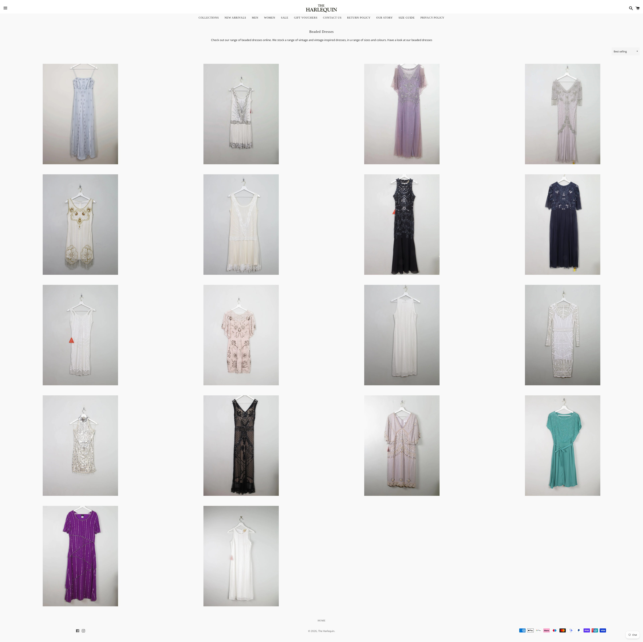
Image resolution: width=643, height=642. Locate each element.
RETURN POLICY (358, 17)
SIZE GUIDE (407, 17)
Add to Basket (80, 148)
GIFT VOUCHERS (305, 17)
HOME (322, 620)
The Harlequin (326, 631)
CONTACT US (332, 17)
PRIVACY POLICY (432, 17)
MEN (255, 17)
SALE (284, 17)
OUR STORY (384, 17)
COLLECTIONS (209, 17)
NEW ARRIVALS (235, 17)
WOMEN (269, 17)
